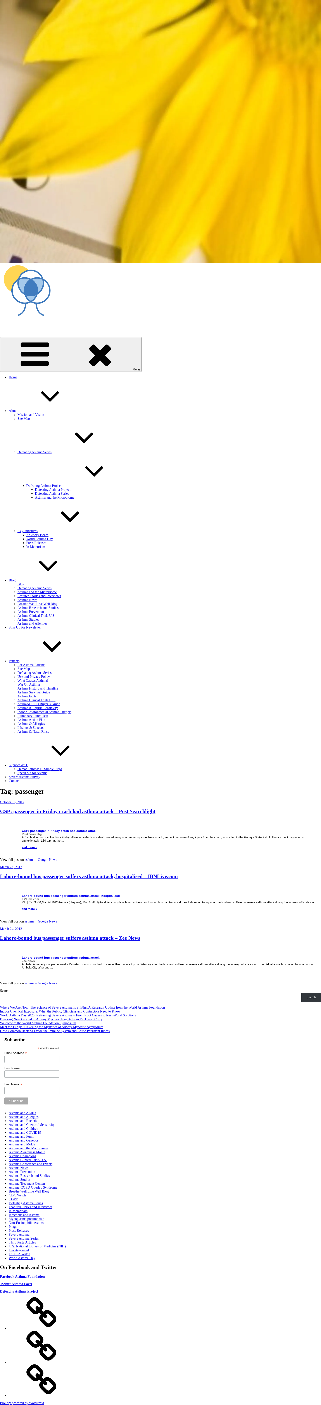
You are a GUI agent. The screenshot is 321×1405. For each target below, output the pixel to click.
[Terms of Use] (41, 1395)
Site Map (23, 418)
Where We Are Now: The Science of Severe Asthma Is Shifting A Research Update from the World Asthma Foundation (82, 1007)
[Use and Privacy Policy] (41, 1328)
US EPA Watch (19, 1254)
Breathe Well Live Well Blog (37, 604)
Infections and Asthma (24, 1215)
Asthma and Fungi (21, 1136)
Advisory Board (37, 535)
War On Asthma (28, 684)
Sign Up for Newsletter (25, 627)
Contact (14, 781)
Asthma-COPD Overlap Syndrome (33, 1187)
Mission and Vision (30, 414)
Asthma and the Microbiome (54, 497)
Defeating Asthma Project (44, 486)
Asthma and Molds (22, 1144)
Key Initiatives (27, 531)
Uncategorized (19, 1250)
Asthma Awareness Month (27, 1152)
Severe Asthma (19, 1234)
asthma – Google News (41, 859)
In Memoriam (35, 547)
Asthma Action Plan (31, 720)
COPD (13, 1199)
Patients (14, 661)
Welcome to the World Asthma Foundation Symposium (38, 1023)
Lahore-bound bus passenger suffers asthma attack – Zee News (70, 938)
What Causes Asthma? (32, 680)
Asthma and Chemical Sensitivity (32, 1124)
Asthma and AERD (22, 1113)
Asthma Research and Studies (38, 608)
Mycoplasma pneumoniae (26, 1219)
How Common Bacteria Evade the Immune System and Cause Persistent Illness (55, 1031)
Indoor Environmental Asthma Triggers (44, 712)
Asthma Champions (22, 1156)
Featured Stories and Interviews (39, 596)
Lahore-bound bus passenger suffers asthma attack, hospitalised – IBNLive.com (89, 876)
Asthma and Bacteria (23, 1121)
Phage (13, 1226)
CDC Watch (17, 1195)
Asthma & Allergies (31, 723)
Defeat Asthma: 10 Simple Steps (39, 769)
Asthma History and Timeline (37, 688)
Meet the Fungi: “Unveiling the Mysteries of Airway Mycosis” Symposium (51, 1027)
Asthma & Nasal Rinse (33, 731)
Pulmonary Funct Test (32, 716)
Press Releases (36, 543)
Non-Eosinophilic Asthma (27, 1223)
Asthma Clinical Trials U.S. (36, 615)
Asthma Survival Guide (33, 692)
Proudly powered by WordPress (22, 1403)
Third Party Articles (22, 1242)
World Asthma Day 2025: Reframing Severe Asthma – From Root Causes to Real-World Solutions (68, 1015)
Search (4, 990)
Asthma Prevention (30, 611)
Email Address (15, 1053)
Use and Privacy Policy (33, 676)
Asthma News (27, 600)
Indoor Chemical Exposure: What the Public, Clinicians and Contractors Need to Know (60, 1011)
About (13, 411)
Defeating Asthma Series (34, 452)
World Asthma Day (39, 539)
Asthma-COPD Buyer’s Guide (38, 704)
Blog (12, 580)
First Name (12, 1068)
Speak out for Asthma (32, 773)
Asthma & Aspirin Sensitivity (37, 708)
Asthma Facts (26, 696)
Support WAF (18, 765)
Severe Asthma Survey (24, 777)
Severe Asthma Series (24, 1238)
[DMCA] (41, 1362)
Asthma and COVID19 (25, 1132)
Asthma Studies (28, 619)
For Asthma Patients (31, 665)
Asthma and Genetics (23, 1140)
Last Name (13, 1084)
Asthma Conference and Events (30, 1164)
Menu (136, 369)
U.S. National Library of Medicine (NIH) (37, 1246)
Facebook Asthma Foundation (22, 1276)
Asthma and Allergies (32, 623)
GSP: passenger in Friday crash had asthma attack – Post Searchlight (77, 811)
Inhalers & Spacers (30, 727)
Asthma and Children (23, 1128)
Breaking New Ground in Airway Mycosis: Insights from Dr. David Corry (51, 1019)
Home (13, 377)
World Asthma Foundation (18, 324)
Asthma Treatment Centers (27, 1183)
